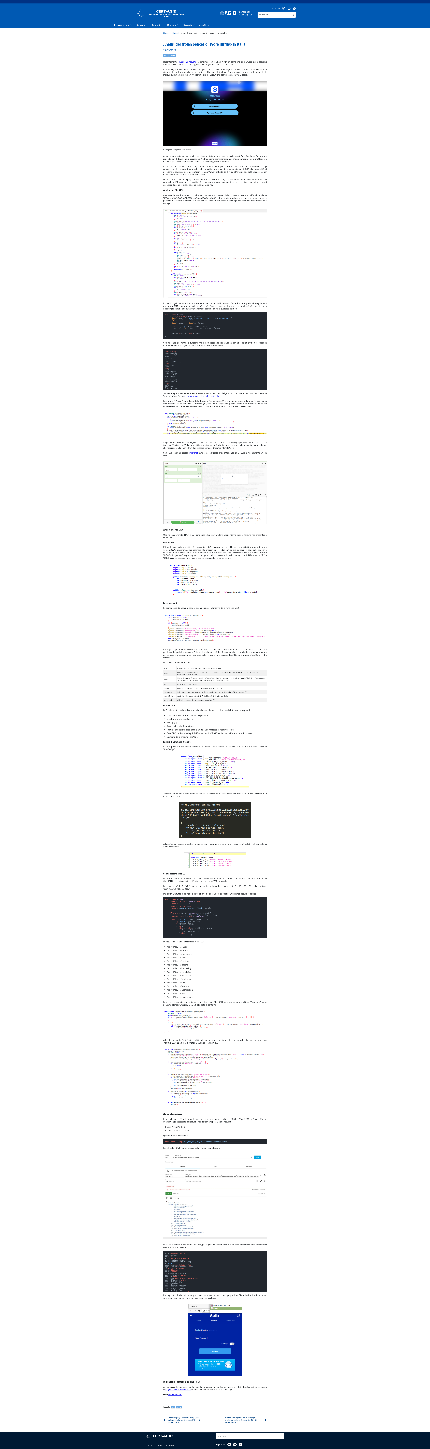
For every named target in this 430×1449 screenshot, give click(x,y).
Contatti (156, 24)
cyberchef (193, 452)
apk (166, 55)
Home (166, 33)
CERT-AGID (166, 13)
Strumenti (171, 24)
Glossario (187, 24)
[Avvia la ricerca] (293, 15)
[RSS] (283, 8)
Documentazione (121, 24)
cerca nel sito (264, 15)
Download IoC (175, 1394)
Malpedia (176, 33)
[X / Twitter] (294, 8)
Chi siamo (141, 24)
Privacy (159, 1445)
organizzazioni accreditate (178, 1389)
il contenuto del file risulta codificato (201, 396)
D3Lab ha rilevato (187, 61)
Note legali (170, 1445)
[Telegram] (289, 8)
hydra (172, 55)
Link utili (203, 24)
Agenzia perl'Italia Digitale (245, 13)
